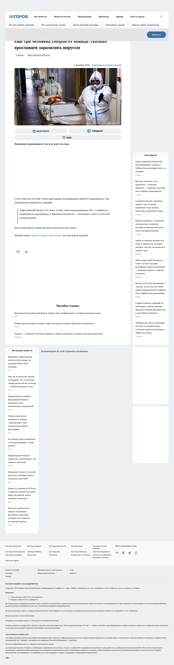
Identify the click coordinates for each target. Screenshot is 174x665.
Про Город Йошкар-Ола (57, 546)
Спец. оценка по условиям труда (17, 634)
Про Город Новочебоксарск (15, 552)
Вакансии (104, 16)
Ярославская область (39, 55)
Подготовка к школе (115, 25)
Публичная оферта (12, 561)
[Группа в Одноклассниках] (123, 552)
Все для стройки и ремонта (21, 25)
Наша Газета (31, 555)
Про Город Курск (77, 546)
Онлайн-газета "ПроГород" (80, 555)
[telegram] (27, 252)
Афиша (119, 16)
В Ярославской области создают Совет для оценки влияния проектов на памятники (54, 325)
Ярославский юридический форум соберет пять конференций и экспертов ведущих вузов (57, 314)
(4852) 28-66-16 (28, 597)
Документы (53, 555)
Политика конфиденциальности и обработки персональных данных (29, 644)
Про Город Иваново (34, 546)
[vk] (18, 252)
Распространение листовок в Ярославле (19, 616)
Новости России (62, 16)
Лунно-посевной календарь (86, 25)
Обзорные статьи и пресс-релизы (50, 570)
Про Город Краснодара (13, 555)
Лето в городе (137, 16)
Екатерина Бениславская (106, 65)
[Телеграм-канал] (95, 131)
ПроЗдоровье (85, 16)
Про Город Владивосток (101, 552)
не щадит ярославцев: (46, 235)
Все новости (40, 16)
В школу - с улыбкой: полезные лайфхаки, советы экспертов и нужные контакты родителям (58, 335)
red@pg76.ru (33, 600)
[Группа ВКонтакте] (40, 131)
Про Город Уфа (54, 552)
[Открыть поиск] (161, 16)
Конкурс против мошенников (145, 25)
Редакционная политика (46, 573)
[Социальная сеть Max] (67, 137)
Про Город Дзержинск (13, 546)
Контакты (8, 573)
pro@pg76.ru (38, 597)
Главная (8, 576)
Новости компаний (12, 570)
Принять (156, 34)
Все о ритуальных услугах (54, 25)
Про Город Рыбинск (34, 552)
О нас (72, 570)
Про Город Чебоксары (79, 552)
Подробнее (73, 640)
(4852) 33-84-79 (23, 600)
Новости (73, 573)
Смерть (20, 55)
